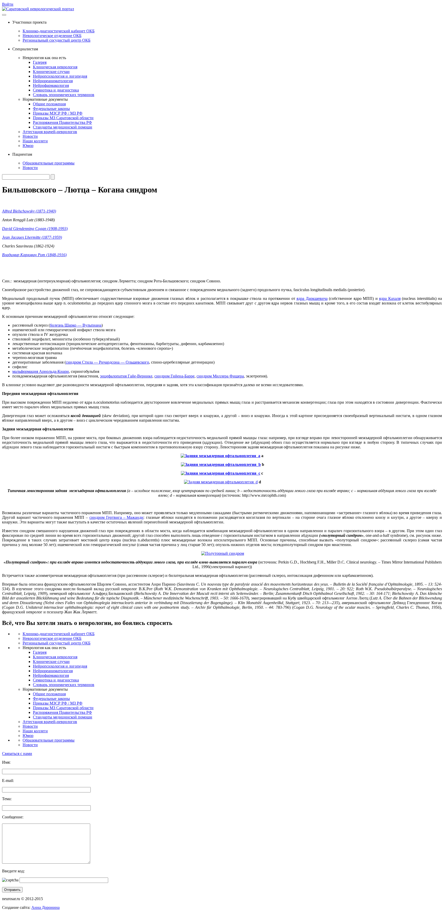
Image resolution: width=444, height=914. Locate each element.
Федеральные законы (51, 108)
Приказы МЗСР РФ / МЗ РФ (57, 113)
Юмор (28, 145)
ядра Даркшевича (312, 298)
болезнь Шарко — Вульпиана (75, 325)
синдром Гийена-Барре (174, 376)
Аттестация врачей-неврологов (50, 132)
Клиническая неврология (55, 67)
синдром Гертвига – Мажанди (116, 517)
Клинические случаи (51, 71)
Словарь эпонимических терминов (63, 95)
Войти (7, 4)
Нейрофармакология (51, 85)
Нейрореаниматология (53, 81)
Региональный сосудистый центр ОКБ (56, 40)
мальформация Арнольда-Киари (40, 371)
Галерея (40, 62)
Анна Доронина (45, 907)
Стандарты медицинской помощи (62, 127)
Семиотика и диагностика (56, 90)
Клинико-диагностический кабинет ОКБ (59, 31)
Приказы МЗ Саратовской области (63, 118)
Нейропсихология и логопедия (60, 76)
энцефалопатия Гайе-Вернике (126, 376)
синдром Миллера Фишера (220, 376)
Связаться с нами (17, 753)
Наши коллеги (35, 141)
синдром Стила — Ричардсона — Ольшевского (107, 362)
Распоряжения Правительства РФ (62, 122)
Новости (30, 136)
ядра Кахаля (390, 298)
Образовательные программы (49, 163)
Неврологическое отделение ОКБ (52, 35)
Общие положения (49, 104)
